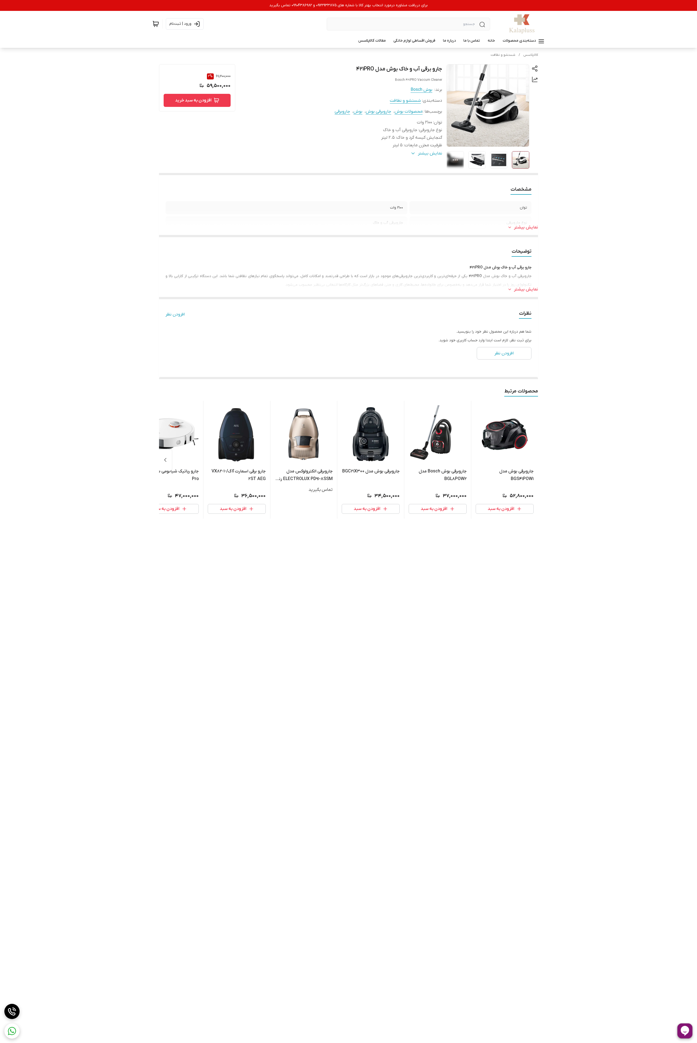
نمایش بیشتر (526, 227)
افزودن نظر (175, 314)
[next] (165, 460)
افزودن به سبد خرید (193, 100)
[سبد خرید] (155, 24)
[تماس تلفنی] (12, 1011)
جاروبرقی (342, 111)
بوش (357, 111)
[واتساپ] (12, 1031)
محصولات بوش (409, 111)
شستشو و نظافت (503, 55)
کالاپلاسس (530, 55)
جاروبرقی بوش (378, 111)
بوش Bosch (421, 89)
